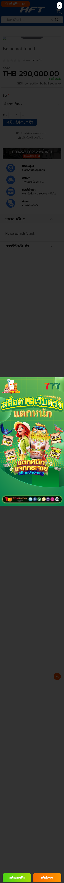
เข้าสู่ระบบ (47, 878)
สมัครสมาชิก (17, 878)
